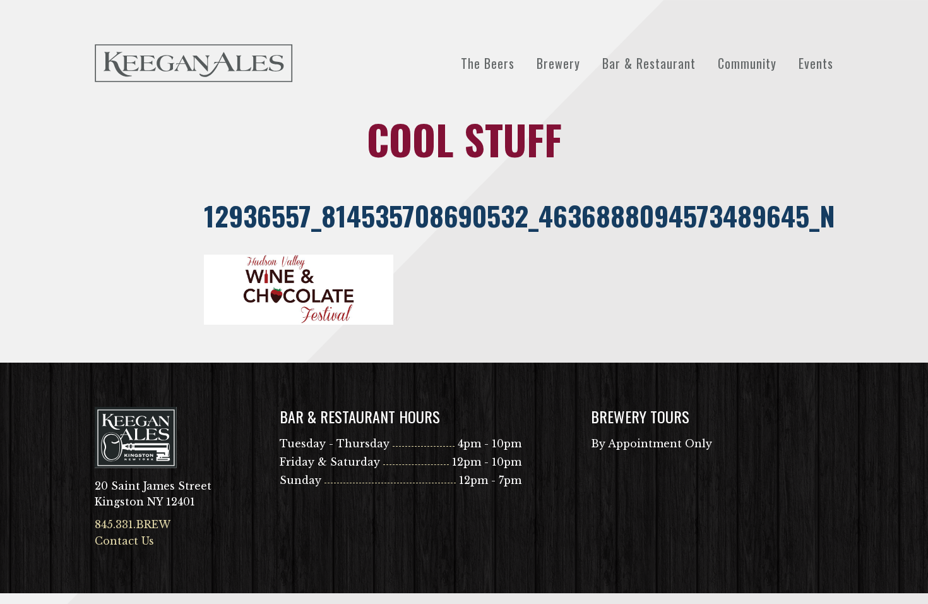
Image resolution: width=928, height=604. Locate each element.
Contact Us (124, 541)
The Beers (488, 63)
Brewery (558, 63)
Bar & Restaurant (649, 63)
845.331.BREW (132, 524)
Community (747, 63)
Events (816, 63)
